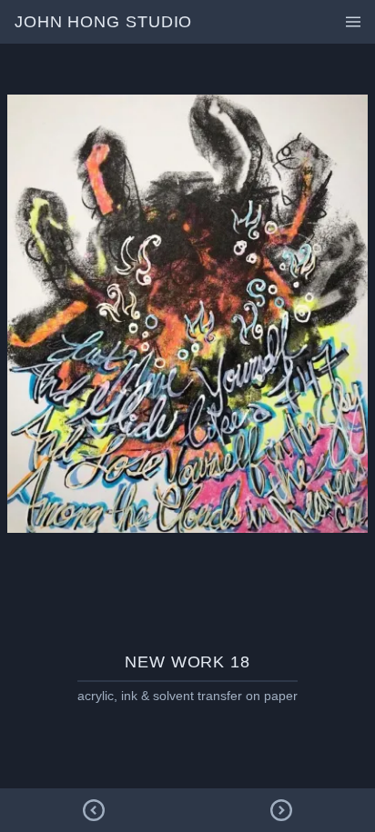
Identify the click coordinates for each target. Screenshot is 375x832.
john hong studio (103, 22)
